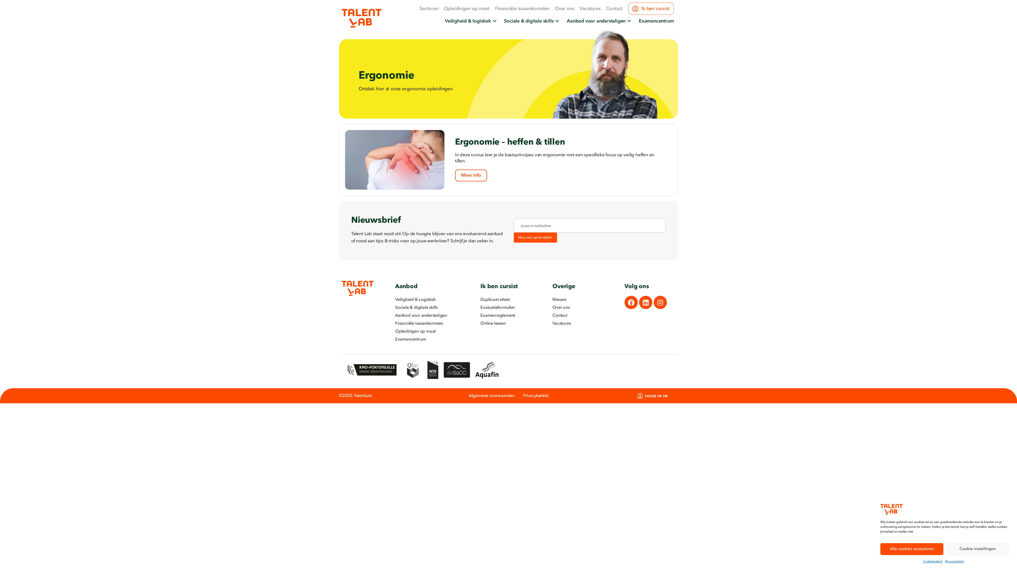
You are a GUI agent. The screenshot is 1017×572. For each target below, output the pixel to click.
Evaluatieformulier (497, 308)
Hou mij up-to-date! (535, 237)
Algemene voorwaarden (492, 396)
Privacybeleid (954, 561)
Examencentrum (410, 339)
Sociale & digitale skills (416, 308)
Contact (614, 8)
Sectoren (429, 8)
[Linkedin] (645, 302)
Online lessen (493, 323)
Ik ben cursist (655, 8)
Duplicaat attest (495, 300)
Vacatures (589, 8)
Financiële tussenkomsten (522, 8)
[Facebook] (631, 302)
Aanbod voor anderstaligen (421, 316)
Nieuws (559, 300)
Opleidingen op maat (467, 8)
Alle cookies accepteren (912, 549)
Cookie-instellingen (978, 549)
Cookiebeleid (932, 561)
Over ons (564, 8)
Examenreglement (497, 316)
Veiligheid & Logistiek (415, 300)
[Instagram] (660, 302)
